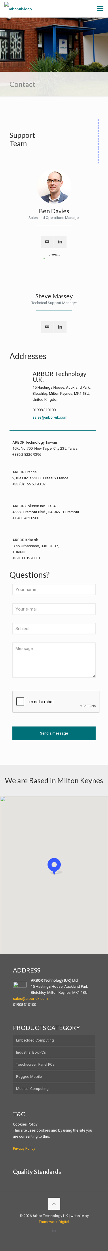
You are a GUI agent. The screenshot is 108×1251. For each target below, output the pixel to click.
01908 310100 (44, 410)
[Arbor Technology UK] (18, 8)
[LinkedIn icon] (54, 1230)
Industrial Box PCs (31, 1052)
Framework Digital (54, 1222)
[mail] (47, 242)
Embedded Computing (35, 1040)
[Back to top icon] (54, 1204)
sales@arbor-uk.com (50, 417)
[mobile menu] (100, 9)
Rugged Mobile (29, 1076)
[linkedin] (60, 242)
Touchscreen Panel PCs (35, 1064)
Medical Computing (32, 1088)
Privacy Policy (24, 1148)
